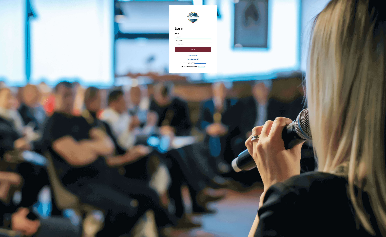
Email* (177, 33)
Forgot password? (193, 59)
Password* (178, 41)
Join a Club (201, 66)
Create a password (200, 63)
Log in (193, 49)
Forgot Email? (193, 55)
